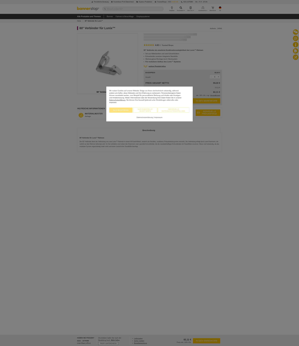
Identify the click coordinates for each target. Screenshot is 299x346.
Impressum (158, 117)
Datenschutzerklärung (117, 100)
